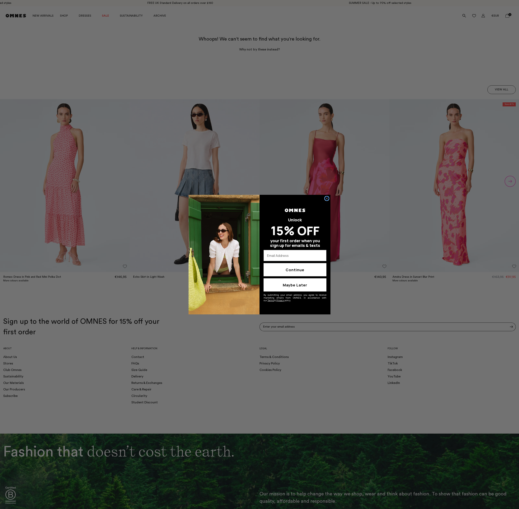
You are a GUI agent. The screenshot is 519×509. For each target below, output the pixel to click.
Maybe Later (295, 285)
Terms (270, 300)
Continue (295, 269)
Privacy (280, 300)
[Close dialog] (327, 198)
